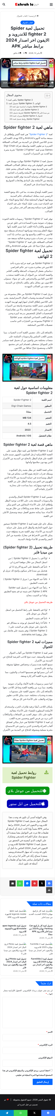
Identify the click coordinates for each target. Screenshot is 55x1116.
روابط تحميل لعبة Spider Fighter (26, 119)
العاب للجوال (22, 16)
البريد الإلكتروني (45, 1045)
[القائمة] (51, 5)
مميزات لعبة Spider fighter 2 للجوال (27, 116)
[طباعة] (49, 890)
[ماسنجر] (27, 883)
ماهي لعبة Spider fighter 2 (20, 100)
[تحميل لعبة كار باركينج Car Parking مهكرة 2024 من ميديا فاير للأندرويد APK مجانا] (41, 916)
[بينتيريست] (34, 883)
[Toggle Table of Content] (45, 95)
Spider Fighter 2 (38, 134)
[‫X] (42, 883)
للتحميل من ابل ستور (25, 804)
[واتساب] (20, 883)
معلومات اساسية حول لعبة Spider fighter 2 (30, 106)
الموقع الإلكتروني (45, 1057)
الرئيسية (33, 16)
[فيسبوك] (49, 883)
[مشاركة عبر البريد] (12, 883)
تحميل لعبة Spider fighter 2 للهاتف (24, 103)
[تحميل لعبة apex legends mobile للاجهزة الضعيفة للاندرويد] (14, 916)
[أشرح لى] (27, 4)
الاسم (49, 1032)
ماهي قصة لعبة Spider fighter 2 (26, 109)
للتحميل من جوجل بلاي (25, 791)
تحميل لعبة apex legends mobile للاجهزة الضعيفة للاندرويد (14, 928)
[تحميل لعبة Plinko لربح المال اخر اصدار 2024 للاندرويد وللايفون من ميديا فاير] (14, 949)
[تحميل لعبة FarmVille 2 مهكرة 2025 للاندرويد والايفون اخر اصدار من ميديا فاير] (41, 949)
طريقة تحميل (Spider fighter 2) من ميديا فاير (31, 113)
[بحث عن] (3, 5)
